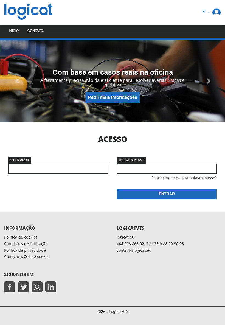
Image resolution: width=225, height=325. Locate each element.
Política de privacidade (25, 250)
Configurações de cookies (27, 256)
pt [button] (204, 12)
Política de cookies (21, 237)
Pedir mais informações (112, 98)
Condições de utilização (25, 244)
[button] (216, 12)
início (14, 31)
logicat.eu (125, 237)
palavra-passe (131, 160)
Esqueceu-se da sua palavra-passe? (184, 177)
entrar (167, 194)
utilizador (19, 160)
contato (35, 31)
